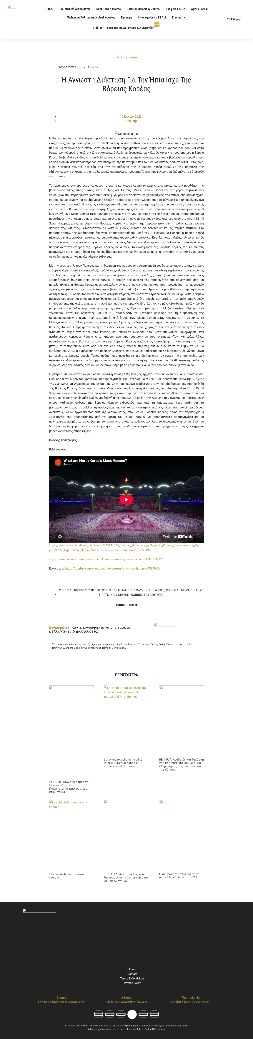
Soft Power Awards (108, 9)
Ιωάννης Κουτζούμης (146, 595)
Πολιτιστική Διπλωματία (74, 9)
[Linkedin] (121, 1014)
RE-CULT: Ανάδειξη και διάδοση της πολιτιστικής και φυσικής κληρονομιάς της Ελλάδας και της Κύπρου (181, 764)
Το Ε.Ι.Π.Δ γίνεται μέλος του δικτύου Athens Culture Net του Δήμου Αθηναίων (126, 878)
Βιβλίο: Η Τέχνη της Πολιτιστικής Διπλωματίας (126, 27)
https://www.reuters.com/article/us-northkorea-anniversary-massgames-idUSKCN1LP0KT (107, 559)
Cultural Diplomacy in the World (85, 590)
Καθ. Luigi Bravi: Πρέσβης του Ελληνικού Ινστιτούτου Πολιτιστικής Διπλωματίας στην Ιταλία (69, 787)
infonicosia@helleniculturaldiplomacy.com (62, 1001)
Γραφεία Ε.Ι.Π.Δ (175, 9)
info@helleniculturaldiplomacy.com (126, 1001)
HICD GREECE (120, 595)
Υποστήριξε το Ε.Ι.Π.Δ (152, 17)
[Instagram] (109, 1014)
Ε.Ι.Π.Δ (48, 9)
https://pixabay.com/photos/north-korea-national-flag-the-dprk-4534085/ (112, 568)
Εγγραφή (126, 17)
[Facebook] (98, 1014)
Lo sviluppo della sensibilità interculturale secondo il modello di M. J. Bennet (123, 763)
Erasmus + (178, 17)
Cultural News (177, 590)
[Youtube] (143, 1014)
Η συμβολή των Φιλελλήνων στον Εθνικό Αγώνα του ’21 (179, 875)
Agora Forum (199, 9)
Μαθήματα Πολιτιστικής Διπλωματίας (91, 17)
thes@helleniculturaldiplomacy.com (190, 1001)
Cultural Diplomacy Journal (143, 9)
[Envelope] (154, 1014)
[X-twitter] (132, 1014)
